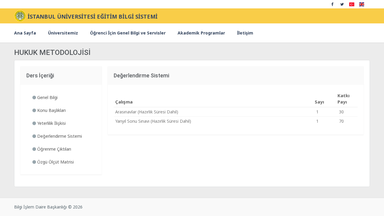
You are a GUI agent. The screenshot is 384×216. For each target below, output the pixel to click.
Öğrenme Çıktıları (53, 149)
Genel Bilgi (47, 97)
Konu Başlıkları (51, 110)
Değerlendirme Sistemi (59, 136)
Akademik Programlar (201, 33)
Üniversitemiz (63, 33)
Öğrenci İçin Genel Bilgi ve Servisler (128, 33)
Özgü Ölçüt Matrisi (55, 162)
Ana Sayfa (25, 33)
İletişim (245, 33)
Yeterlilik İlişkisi (51, 123)
